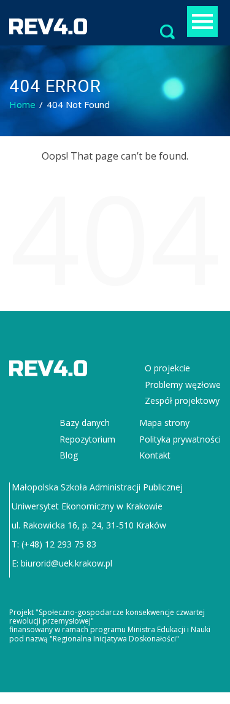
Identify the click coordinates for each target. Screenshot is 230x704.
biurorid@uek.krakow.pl (66, 563)
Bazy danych (84, 422)
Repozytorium (87, 439)
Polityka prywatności (180, 439)
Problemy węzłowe (183, 384)
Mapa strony (164, 422)
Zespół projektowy (182, 400)
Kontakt (155, 455)
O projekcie (167, 368)
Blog (68, 455)
